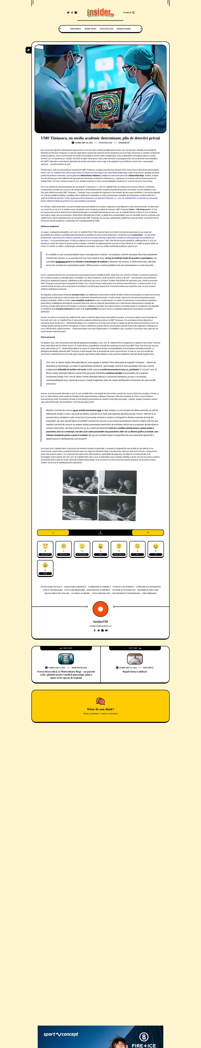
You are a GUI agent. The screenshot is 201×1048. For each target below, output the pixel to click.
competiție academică (100, 587)
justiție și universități (124, 590)
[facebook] (72, 12)
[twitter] (68, 12)
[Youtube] (106, 630)
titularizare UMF (101, 593)
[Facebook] (95, 630)
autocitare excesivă (51, 587)
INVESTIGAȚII (105, 143)
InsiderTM (124, 143)
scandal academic (81, 593)
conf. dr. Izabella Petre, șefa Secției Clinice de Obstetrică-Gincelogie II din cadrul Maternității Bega (87, 173)
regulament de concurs (57, 593)
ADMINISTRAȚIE (79, 668)
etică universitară (53, 590)
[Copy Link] (28, 50)
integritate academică (98, 590)
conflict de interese (123, 587)
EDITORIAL (148, 668)
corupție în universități (149, 587)
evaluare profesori (75, 590)
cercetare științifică (75, 587)
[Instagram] (102, 630)
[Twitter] (98, 630)
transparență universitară (126, 593)
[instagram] (75, 12)
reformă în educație (148, 590)
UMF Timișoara (150, 593)
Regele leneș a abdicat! (135, 671)
